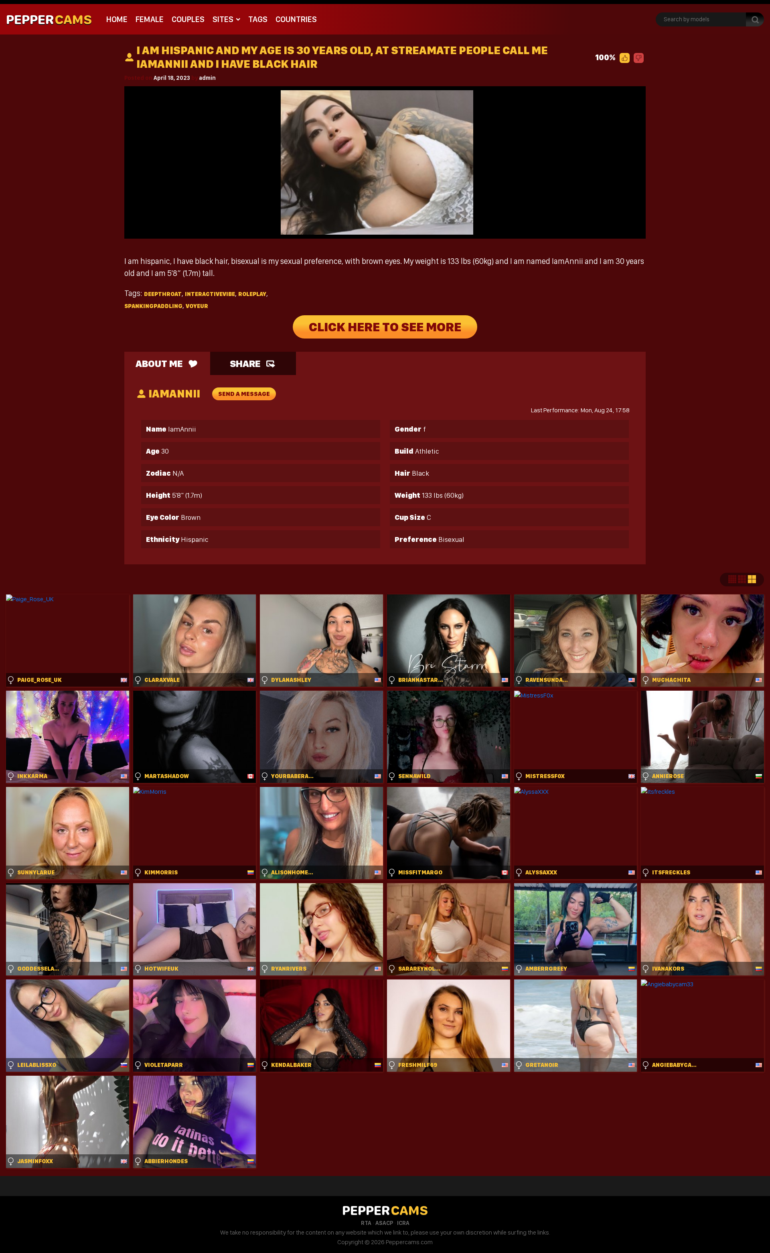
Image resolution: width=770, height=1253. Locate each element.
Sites (223, 19)
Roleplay (252, 294)
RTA (366, 1223)
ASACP (384, 1223)
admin (207, 78)
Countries (296, 19)
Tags (257, 19)
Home (117, 19)
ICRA (403, 1223)
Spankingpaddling (153, 306)
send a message (244, 393)
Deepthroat (163, 294)
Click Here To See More (385, 327)
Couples (188, 19)
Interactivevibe (210, 294)
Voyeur (197, 306)
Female (150, 19)
